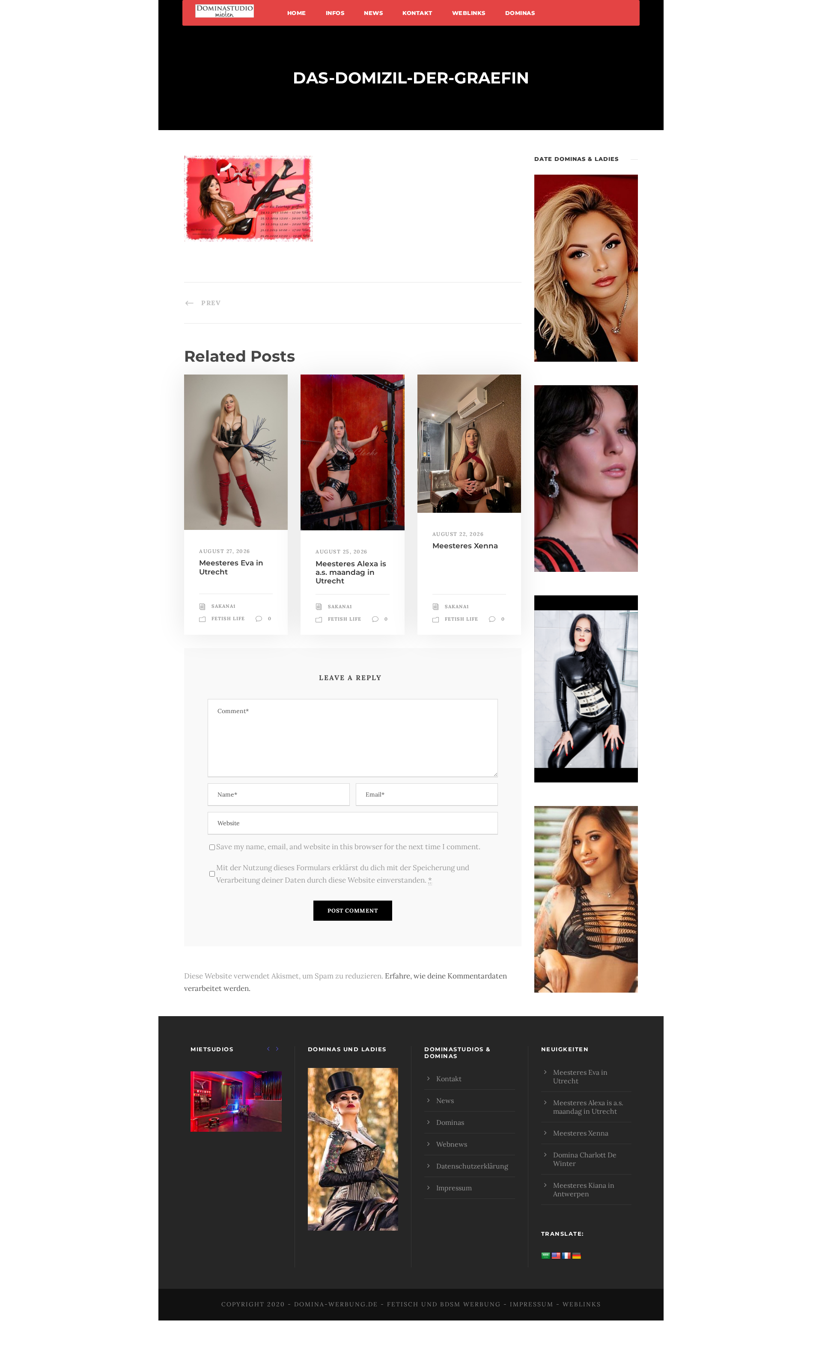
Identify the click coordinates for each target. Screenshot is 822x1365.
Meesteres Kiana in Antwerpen (583, 1189)
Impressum (454, 1188)
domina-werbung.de (336, 1304)
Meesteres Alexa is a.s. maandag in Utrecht (351, 572)
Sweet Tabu (236, 1113)
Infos (335, 12)
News (373, 12)
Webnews (451, 1144)
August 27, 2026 (224, 551)
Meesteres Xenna (465, 545)
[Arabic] (546, 1256)
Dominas (520, 12)
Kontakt (417, 12)
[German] (576, 1256)
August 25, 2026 (342, 551)
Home (296, 12)
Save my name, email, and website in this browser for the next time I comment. (348, 846)
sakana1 (223, 606)
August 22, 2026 (458, 534)
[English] (556, 1256)
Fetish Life (228, 619)
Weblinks (468, 12)
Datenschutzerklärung (472, 1166)
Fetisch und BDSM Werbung (444, 1304)
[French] (566, 1256)
